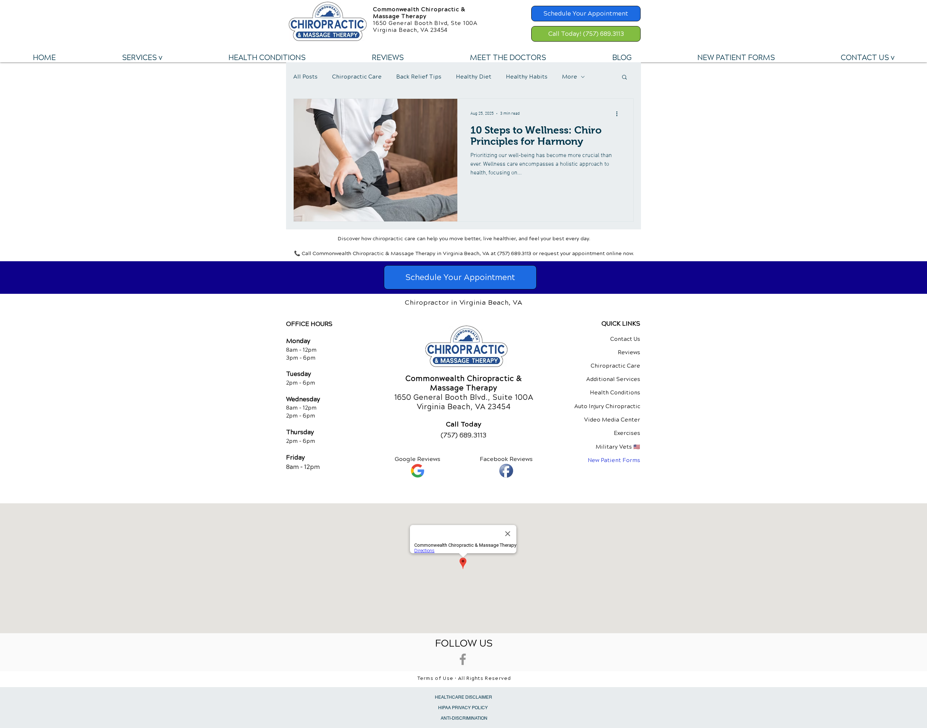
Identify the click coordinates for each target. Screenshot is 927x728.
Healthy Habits (527, 76)
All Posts (305, 76)
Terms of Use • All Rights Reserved (464, 678)
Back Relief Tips (418, 76)
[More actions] (619, 113)
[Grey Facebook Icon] (462, 659)
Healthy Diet (473, 76)
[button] (142, 58)
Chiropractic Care (357, 76)
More (569, 76)
